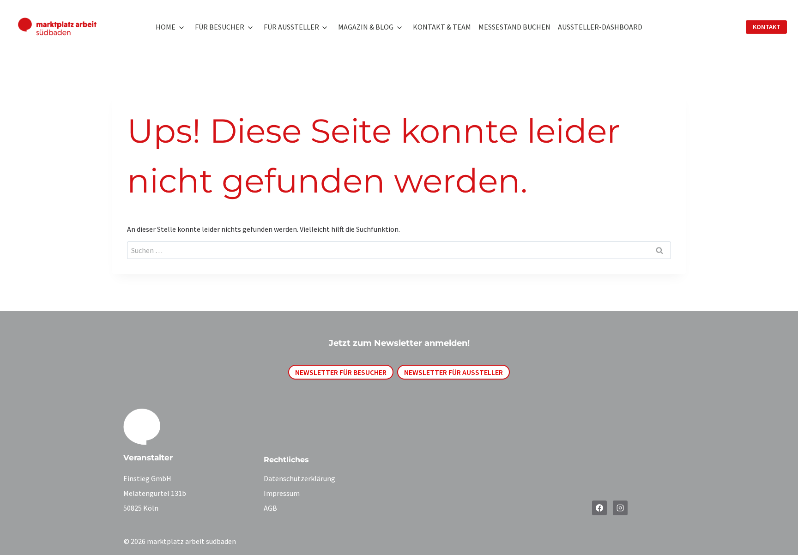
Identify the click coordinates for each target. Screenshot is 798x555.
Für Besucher (219, 26)
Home (165, 26)
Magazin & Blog (365, 26)
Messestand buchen (514, 26)
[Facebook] (599, 508)
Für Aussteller (291, 26)
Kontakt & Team (442, 26)
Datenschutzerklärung (299, 478)
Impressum (282, 493)
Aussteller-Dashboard (600, 26)
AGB (270, 508)
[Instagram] (620, 508)
